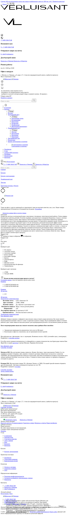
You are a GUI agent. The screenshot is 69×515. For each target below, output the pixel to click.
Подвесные (15, 123)
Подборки (7, 154)
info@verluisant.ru (9, 489)
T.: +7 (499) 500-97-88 (7, 47)
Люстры (14, 132)
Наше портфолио (51, 423)
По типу (10, 113)
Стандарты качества (10, 439)
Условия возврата (17, 423)
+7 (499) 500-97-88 (10, 486)
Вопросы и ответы (40, 423)
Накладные (15, 121)
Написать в (7, 61)
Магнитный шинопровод (19, 126)
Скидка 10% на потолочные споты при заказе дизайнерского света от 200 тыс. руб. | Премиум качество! (33, 1)
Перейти (3, 431)
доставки (17, 366)
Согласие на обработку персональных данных (18, 478)
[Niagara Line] (34, 195)
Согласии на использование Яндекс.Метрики (25, 511)
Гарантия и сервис (28, 423)
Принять (61, 506)
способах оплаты (14, 338)
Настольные (15, 133)
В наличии (7, 107)
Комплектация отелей (11, 461)
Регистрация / (5, 493)
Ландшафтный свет (14, 138)
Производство (8, 437)
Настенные (15, 135)
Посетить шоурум (6, 423)
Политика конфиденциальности (14, 476)
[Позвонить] (13, 4)
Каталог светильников (11, 451)
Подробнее (38, 209)
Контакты (7, 157)
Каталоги (7, 444)
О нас (6, 151)
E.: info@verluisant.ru (7, 54)
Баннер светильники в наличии (17, 141)
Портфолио (7, 149)
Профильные (15, 125)
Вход (11, 493)
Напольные (15, 137)
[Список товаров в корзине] (34, 88)
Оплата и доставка (10, 467)
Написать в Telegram (10, 487)
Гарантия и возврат (10, 468)
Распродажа (11, 140)
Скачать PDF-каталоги (11, 152)
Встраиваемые (16, 120)
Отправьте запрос (6, 280)
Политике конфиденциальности (26, 510)
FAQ (5, 470)
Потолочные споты (17, 118)
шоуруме (15, 343)
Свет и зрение (8, 440)
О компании (8, 436)
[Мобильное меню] (1, 4)
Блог (5, 442)
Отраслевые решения (10, 459)
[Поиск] (34, 100)
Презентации (8, 156)
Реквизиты (7, 479)
